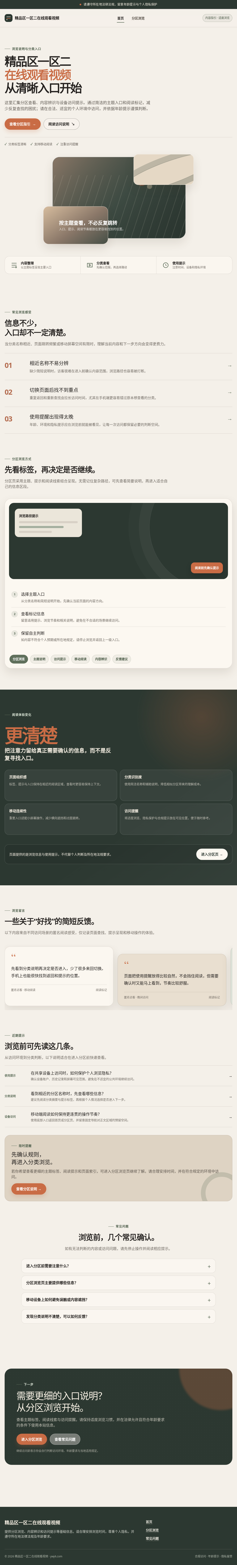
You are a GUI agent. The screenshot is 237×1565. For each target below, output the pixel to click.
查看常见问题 (65, 1439)
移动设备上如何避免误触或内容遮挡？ (57, 1299)
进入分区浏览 (31, 1439)
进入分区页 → (212, 854)
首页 (120, 18)
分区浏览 (138, 18)
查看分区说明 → (28, 1189)
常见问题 (152, 1538)
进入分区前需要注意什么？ (48, 1265)
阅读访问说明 (61, 124)
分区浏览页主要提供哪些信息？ (52, 1282)
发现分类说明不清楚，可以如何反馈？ (57, 1316)
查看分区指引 (22, 124)
